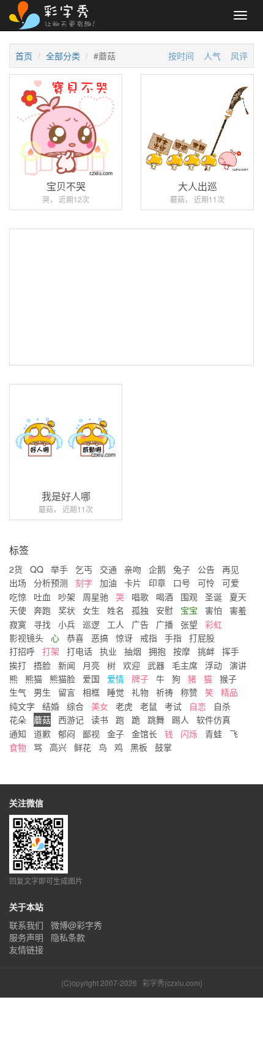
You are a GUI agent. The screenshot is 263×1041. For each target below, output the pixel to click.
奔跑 (42, 610)
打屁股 (202, 637)
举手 (59, 569)
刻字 (83, 582)
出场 (17, 582)
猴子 (228, 678)
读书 (99, 719)
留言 (66, 692)
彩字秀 (56, 15)
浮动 (213, 665)
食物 (17, 747)
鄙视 (91, 733)
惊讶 (124, 637)
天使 (17, 610)
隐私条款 (68, 937)
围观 (189, 596)
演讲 (237, 665)
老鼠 (148, 706)
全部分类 (63, 56)
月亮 (91, 665)
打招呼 (22, 651)
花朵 (17, 719)
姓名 (115, 610)
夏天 (237, 596)
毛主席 (185, 665)
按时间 (181, 56)
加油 (108, 582)
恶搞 (99, 637)
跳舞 (156, 719)
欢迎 (131, 665)
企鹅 (157, 569)
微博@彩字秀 (76, 925)
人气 (212, 56)
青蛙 (213, 733)
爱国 (91, 678)
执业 (108, 651)
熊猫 (33, 678)
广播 (164, 624)
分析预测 (51, 582)
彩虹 (213, 624)
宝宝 (189, 610)
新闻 (66, 665)
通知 (17, 733)
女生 (91, 610)
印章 (157, 582)
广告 (140, 624)
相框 (91, 692)
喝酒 (164, 596)
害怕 (213, 610)
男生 (42, 692)
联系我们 (26, 925)
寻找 (42, 624)
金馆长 (144, 733)
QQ (36, 569)
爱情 (115, 678)
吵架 (66, 596)
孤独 (140, 610)
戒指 (148, 637)
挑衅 (206, 651)
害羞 (237, 610)
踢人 (180, 719)
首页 (23, 56)
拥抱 (157, 651)
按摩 (181, 651)
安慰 (164, 610)
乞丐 (83, 569)
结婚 (50, 706)
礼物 (140, 692)
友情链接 (26, 949)
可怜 (206, 582)
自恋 (197, 706)
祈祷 (164, 692)
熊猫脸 (62, 678)
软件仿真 (213, 719)
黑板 (138, 747)
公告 (206, 569)
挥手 (230, 651)
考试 (173, 706)
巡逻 (91, 624)
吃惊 (17, 596)
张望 (189, 624)
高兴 (58, 747)
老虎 (124, 706)
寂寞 (17, 624)
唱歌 (140, 596)
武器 (156, 665)
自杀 (222, 706)
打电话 (79, 651)
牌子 (140, 678)
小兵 (66, 624)
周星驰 (95, 596)
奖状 (66, 610)
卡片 (132, 582)
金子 (115, 733)
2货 (16, 569)
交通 (108, 569)
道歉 (42, 733)
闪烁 (189, 733)
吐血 (42, 596)
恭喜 (75, 637)
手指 (173, 637)
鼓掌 (163, 747)
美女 (99, 706)
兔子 (181, 569)
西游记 (71, 719)
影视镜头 (26, 637)
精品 (229, 692)
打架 (50, 651)
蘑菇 (42, 719)
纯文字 (22, 706)
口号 (181, 582)
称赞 (189, 692)
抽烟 (132, 651)
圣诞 (213, 596)
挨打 (17, 665)
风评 (239, 56)
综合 (75, 706)
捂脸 (42, 665)
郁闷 (66, 733)
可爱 (230, 582)
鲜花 (82, 747)
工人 (115, 624)
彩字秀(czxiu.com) (172, 982)
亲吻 (132, 569)
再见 (230, 569)
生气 (17, 692)
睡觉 (115, 692)
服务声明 (26, 937)
